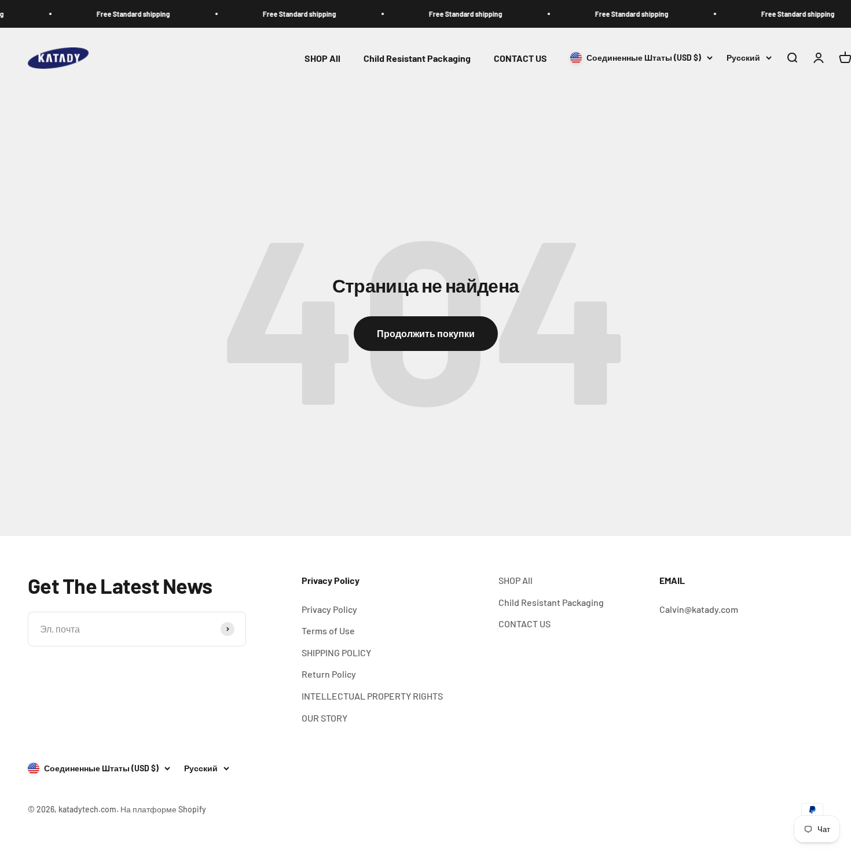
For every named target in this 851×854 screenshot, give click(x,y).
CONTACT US (520, 58)
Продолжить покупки (426, 333)
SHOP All (322, 58)
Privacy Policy (329, 609)
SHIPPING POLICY (336, 652)
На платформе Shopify (163, 809)
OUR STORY (324, 717)
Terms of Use (328, 630)
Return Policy (329, 673)
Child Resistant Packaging (417, 58)
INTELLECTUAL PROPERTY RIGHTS (372, 695)
